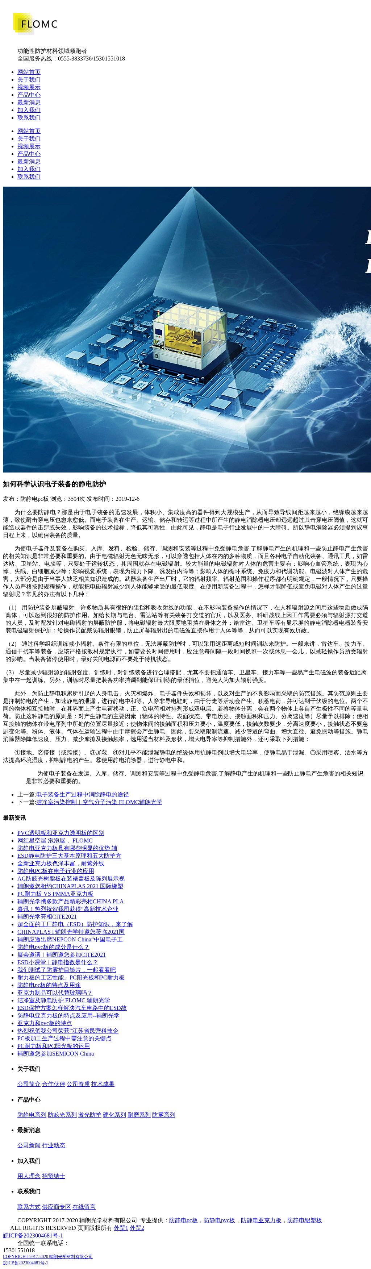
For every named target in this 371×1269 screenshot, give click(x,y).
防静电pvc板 (219, 1220)
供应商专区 (56, 1207)
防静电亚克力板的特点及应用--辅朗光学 (68, 1015)
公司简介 (29, 1084)
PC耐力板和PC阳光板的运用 (53, 1046)
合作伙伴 (53, 1084)
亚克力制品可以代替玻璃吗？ (55, 993)
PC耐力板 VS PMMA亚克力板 (55, 894)
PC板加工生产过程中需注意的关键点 (64, 1038)
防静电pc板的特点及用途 (49, 985)
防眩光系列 (62, 1115)
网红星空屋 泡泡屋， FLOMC (55, 840)
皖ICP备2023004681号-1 (33, 1235)
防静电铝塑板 (304, 1220)
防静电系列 (31, 1115)
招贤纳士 (53, 1176)
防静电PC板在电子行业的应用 (55, 871)
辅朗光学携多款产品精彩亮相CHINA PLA (70, 901)
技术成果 (102, 1084)
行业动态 (53, 1145)
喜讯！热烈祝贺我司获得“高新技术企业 (67, 909)
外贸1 (121, 1228)
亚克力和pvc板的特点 (44, 1023)
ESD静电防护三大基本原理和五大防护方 (69, 856)
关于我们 (29, 79)
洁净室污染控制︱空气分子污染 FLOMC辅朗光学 (99, 802)
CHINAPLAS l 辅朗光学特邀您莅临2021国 (71, 932)
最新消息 (29, 102)
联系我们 (29, 118)
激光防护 (89, 1115)
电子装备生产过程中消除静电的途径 (82, 794)
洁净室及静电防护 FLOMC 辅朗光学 (63, 1000)
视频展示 (29, 87)
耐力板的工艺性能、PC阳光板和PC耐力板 (71, 977)
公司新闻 (29, 1145)
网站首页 (29, 72)
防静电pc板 (183, 1220)
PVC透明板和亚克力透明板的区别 (60, 833)
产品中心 (29, 95)
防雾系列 (163, 1115)
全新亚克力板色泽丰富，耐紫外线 (60, 863)
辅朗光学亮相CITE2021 (47, 917)
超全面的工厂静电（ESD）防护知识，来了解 (75, 924)
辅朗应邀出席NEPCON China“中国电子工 (70, 939)
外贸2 (137, 1228)
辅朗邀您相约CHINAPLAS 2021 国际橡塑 (70, 886)
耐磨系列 (139, 1115)
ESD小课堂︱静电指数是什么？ (57, 962)
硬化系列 (114, 1115)
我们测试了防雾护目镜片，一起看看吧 (66, 970)
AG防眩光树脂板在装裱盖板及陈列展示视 (71, 878)
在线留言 (84, 1207)
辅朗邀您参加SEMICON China (55, 1053)
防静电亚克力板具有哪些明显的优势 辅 (67, 848)
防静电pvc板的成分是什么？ (53, 947)
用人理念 (29, 1176)
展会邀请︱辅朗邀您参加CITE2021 (61, 955)
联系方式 (29, 1207)
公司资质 (78, 1084)
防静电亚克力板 (261, 1220)
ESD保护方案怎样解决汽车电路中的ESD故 (72, 1008)
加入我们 (29, 110)
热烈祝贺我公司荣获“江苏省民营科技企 (67, 1031)
